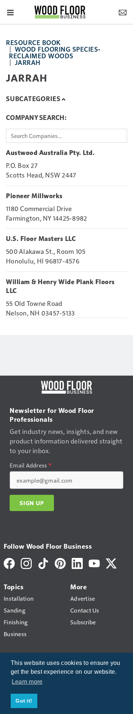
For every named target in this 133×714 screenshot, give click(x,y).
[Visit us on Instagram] (26, 562)
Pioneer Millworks (34, 196)
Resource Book (33, 42)
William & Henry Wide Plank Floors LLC (60, 286)
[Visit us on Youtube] (94, 562)
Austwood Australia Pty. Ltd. (50, 153)
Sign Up (32, 503)
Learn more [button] (27, 682)
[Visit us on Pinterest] (60, 562)
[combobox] (66, 136)
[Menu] (10, 12)
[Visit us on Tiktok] (43, 562)
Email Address (30, 465)
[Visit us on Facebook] (9, 562)
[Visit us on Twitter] (111, 562)
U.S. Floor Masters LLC (41, 239)
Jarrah (28, 62)
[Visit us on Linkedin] (77, 562)
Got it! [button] (24, 701)
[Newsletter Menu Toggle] (122, 12)
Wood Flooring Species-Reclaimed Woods (55, 52)
